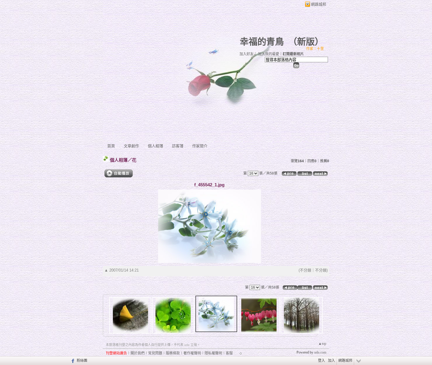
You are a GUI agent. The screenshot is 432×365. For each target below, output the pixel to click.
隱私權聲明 (213, 353)
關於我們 (137, 353)
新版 (306, 41)
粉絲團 (82, 361)
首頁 (111, 146)
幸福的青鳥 (262, 41)
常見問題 (155, 353)
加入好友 (247, 54)
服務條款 (173, 353)
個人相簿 (155, 146)
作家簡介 (199, 146)
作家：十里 (315, 49)
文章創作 (131, 146)
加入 (331, 361)
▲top (322, 343)
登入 (321, 361)
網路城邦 (318, 4)
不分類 (305, 270)
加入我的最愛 (268, 54)
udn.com (320, 352)
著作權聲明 (192, 353)
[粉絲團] (72, 360)
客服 (229, 353)
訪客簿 (177, 146)
